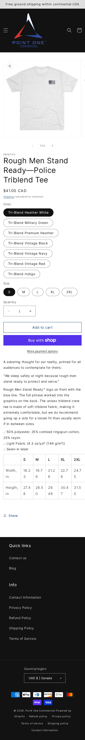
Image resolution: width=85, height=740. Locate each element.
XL (53, 292)
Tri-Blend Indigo (21, 274)
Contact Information (25, 597)
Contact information (45, 730)
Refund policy (38, 716)
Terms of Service (22, 638)
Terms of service (32, 723)
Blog (12, 568)
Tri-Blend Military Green (28, 223)
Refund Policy (20, 618)
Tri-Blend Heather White (28, 212)
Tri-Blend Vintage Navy (28, 253)
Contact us (18, 558)
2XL (69, 292)
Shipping (8, 196)
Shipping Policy (21, 628)
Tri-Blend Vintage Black (28, 243)
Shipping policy (58, 723)
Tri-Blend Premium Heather (31, 233)
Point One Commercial (40, 710)
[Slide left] (33, 146)
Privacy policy (61, 716)
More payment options (42, 351)
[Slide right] (53, 146)
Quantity (9, 302)
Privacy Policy (20, 607)
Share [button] (13, 515)
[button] (6, 30)
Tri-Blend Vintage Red (26, 264)
